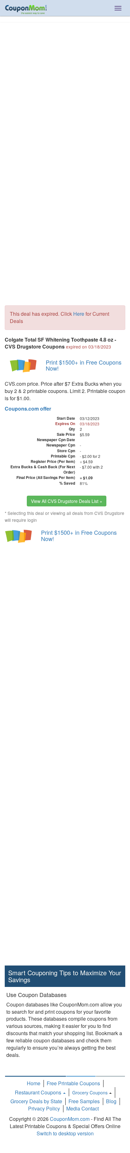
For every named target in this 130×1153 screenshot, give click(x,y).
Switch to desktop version (65, 1133)
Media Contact (82, 1108)
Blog (111, 1101)
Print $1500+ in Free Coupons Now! (83, 365)
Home (33, 1083)
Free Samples (84, 1101)
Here (78, 313)
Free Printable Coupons (73, 1083)
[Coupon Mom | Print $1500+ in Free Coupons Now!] (24, 365)
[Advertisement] (65, 91)
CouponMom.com (70, 1118)
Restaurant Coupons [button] (38, 1092)
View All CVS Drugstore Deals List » (66, 501)
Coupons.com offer (28, 408)
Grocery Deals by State (36, 1101)
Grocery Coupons (90, 1092)
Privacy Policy (44, 1108)
